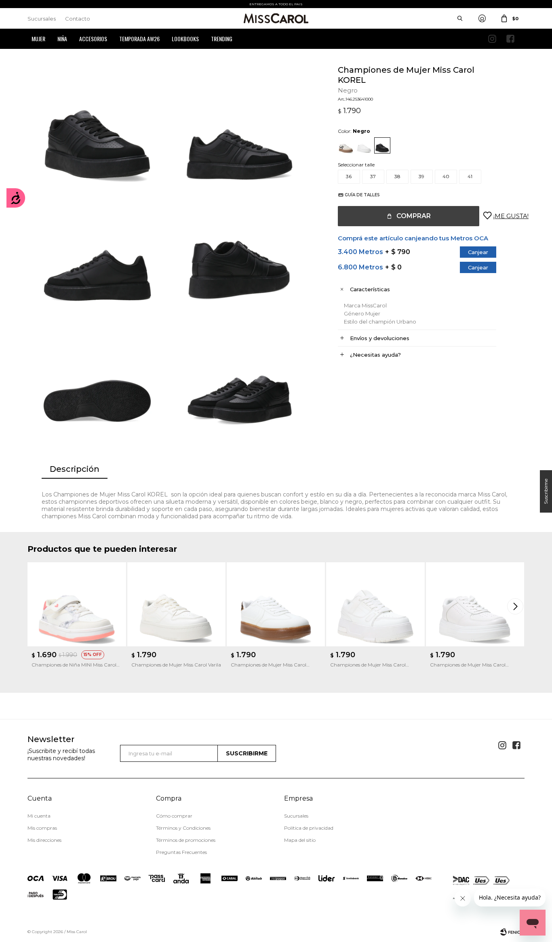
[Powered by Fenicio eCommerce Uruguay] (512, 932)
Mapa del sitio (300, 840)
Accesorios (93, 38)
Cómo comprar (174, 816)
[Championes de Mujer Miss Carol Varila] (176, 604)
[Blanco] (364, 145)
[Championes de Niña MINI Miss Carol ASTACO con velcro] (76, 604)
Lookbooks (185, 38)
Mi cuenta (39, 816)
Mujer (38, 38)
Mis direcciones (44, 840)
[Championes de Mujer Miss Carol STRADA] (375, 604)
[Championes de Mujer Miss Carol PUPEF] (276, 604)
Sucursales (41, 18)
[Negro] (382, 145)
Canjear (478, 252)
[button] (516, 606)
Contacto (77, 18)
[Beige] (346, 145)
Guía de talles (362, 195)
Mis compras (42, 828)
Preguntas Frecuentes (181, 852)
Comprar (413, 216)
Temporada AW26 (139, 38)
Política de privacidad (308, 828)
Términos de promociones (185, 840)
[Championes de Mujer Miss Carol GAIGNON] (475, 604)
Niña (62, 38)
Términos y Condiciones (183, 828)
